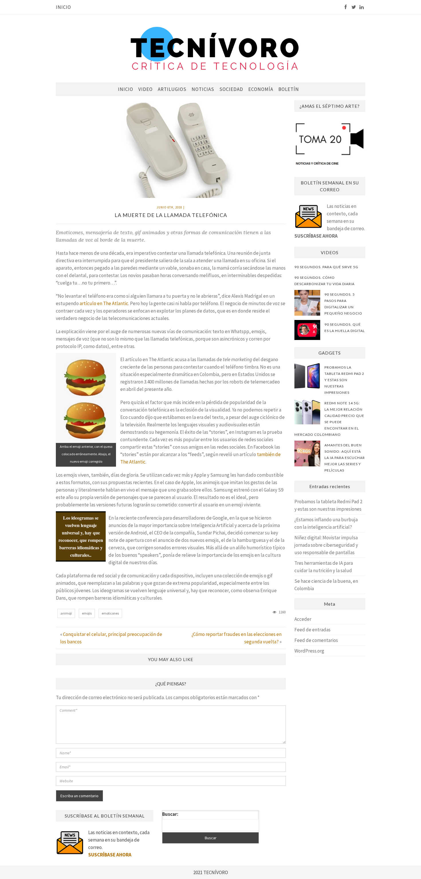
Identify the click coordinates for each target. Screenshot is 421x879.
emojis (87, 613)
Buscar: (170, 814)
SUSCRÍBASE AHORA (316, 236)
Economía (260, 89)
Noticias (203, 89)
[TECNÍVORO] (215, 48)
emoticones (110, 613)
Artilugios (172, 89)
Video (145, 89)
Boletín (288, 89)
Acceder (302, 619)
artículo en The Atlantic (104, 303)
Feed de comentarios (316, 640)
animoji (66, 613)
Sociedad (231, 89)
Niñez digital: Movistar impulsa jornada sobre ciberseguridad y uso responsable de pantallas (326, 545)
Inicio (63, 7)
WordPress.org (309, 651)
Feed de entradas (312, 630)
